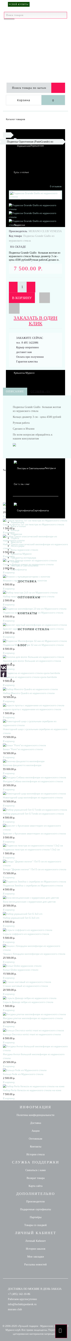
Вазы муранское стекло (24, 549)
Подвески (16, 534)
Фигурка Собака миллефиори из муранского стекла (33, 781)
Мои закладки (35, 1256)
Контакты (27, 613)
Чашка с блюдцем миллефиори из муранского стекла (34, 953)
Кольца (15, 530)
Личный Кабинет (35, 1240)
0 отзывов (56, 186)
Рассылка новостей (35, 1264)
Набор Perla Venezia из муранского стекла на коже (32, 1090)
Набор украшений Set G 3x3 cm (21, 917)
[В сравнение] (14, 308)
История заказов (35, 1248)
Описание (15, 391)
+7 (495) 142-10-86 (19, 1294)
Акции (36, 1130)
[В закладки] (44, 297)
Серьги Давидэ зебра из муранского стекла (28, 1002)
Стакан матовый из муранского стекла (25, 986)
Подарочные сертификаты (35, 1209)
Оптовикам (29, 597)
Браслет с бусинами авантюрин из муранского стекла (34, 833)
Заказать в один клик (35, 320)
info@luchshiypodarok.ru (22, 1304)
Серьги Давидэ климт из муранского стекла (28, 564)
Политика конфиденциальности (35, 1115)
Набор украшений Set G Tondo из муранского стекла (33, 813)
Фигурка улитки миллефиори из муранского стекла (33, 1018)
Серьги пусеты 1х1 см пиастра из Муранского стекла (33, 524)
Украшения (37, 145)
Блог (22, 645)
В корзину (22, 298)
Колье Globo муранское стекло (20, 969)
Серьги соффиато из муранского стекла (26, 934)
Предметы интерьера (23, 557)
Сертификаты (41, 510)
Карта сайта (35, 1185)
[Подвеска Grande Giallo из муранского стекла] (35, 207)
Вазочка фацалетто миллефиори (22, 765)
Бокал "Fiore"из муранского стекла (23, 749)
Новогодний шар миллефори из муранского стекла (33, 797)
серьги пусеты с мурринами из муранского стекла (32, 709)
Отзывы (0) (40, 391)
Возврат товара (36, 1178)
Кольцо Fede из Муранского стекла (23, 1074)
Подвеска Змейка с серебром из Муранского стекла (33, 885)
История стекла (34, 629)
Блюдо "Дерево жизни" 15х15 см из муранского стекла (34, 869)
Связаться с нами (35, 1170)
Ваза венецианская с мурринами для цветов (29, 901)
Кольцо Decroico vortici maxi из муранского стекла (32, 1034)
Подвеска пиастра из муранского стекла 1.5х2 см (31, 849)
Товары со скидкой (35, 1225)
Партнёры (35, 1217)
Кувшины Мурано (21, 553)
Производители (35, 1201)
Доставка (27, 581)
